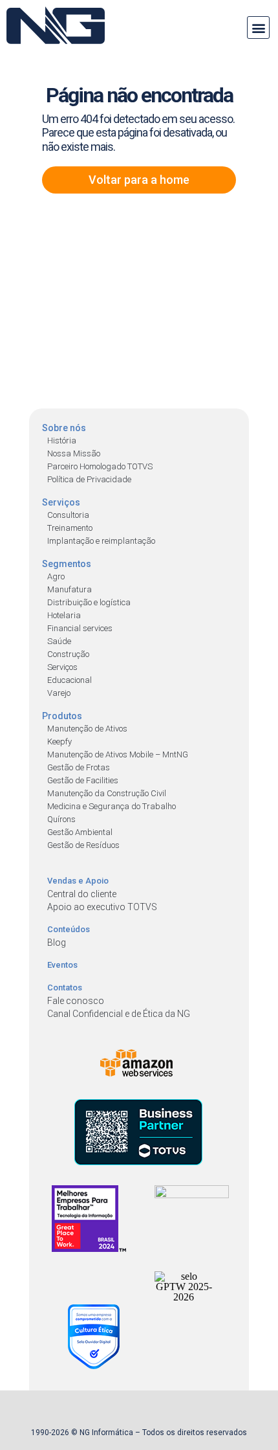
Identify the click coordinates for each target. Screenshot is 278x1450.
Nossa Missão (73, 453)
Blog (56, 942)
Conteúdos (68, 929)
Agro (56, 576)
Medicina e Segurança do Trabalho (111, 806)
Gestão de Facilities (82, 780)
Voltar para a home (139, 179)
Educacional (69, 680)
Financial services (79, 628)
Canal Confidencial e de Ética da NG (118, 1014)
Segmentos (66, 564)
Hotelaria (64, 615)
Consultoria (68, 515)
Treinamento (69, 528)
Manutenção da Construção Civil (106, 793)
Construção (68, 654)
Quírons (61, 819)
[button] (258, 27)
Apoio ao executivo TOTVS (102, 907)
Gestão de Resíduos (83, 845)
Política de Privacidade (89, 479)
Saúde (59, 641)
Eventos (62, 965)
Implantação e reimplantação (101, 541)
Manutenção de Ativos (87, 728)
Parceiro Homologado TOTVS (100, 466)
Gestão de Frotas (78, 767)
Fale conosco (75, 1001)
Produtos (62, 716)
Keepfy (59, 741)
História (61, 440)
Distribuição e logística (89, 602)
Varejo (58, 693)
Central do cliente (81, 894)
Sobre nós (64, 428)
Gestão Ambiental (79, 832)
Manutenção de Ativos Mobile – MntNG (117, 754)
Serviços (61, 502)
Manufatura (69, 589)
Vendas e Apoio (78, 881)
